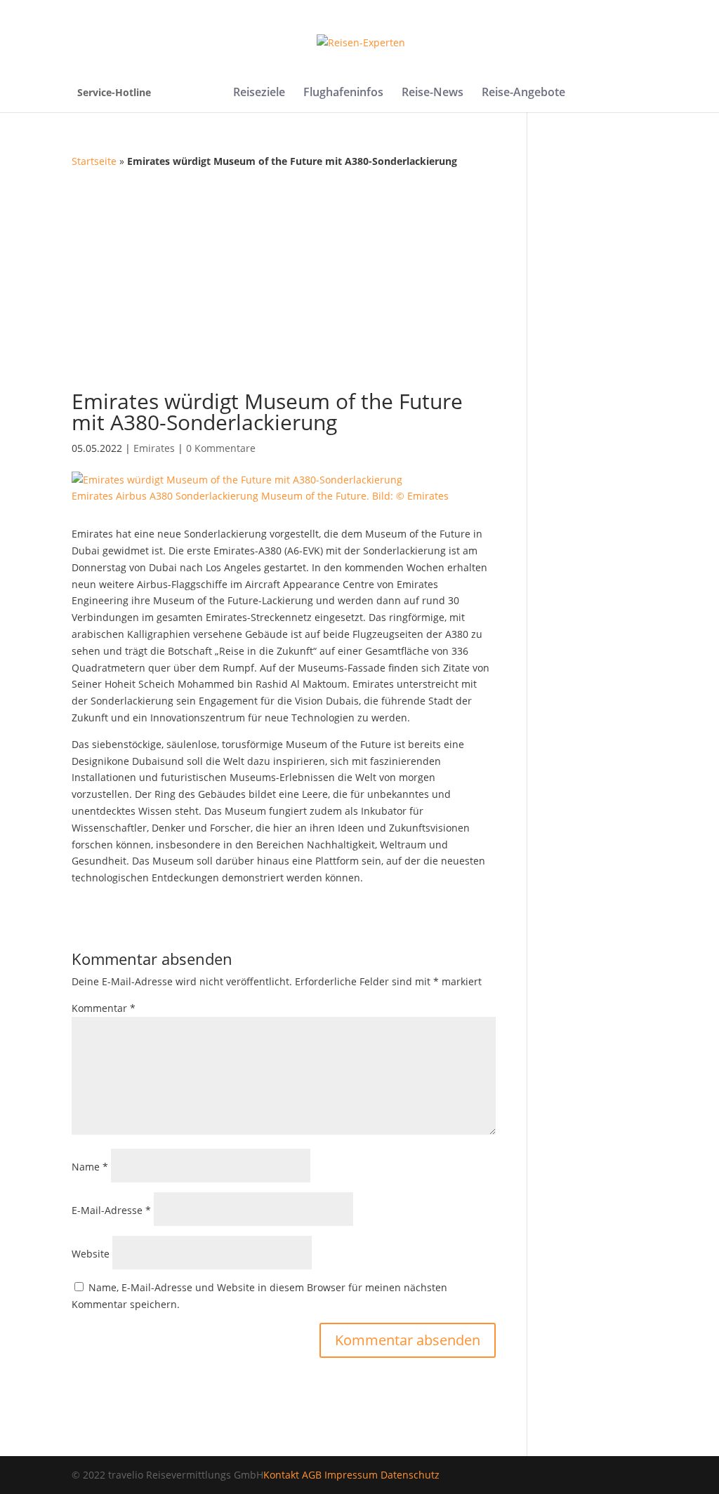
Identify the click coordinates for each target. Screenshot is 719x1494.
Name (90, 1166)
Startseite (94, 161)
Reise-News (432, 93)
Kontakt (281, 1474)
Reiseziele (259, 93)
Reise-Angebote (523, 93)
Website (91, 1253)
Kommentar (104, 1008)
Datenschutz (410, 1474)
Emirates (154, 448)
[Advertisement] (359, 275)
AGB (312, 1474)
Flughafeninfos (343, 93)
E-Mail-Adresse (111, 1210)
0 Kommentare (221, 448)
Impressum (351, 1474)
